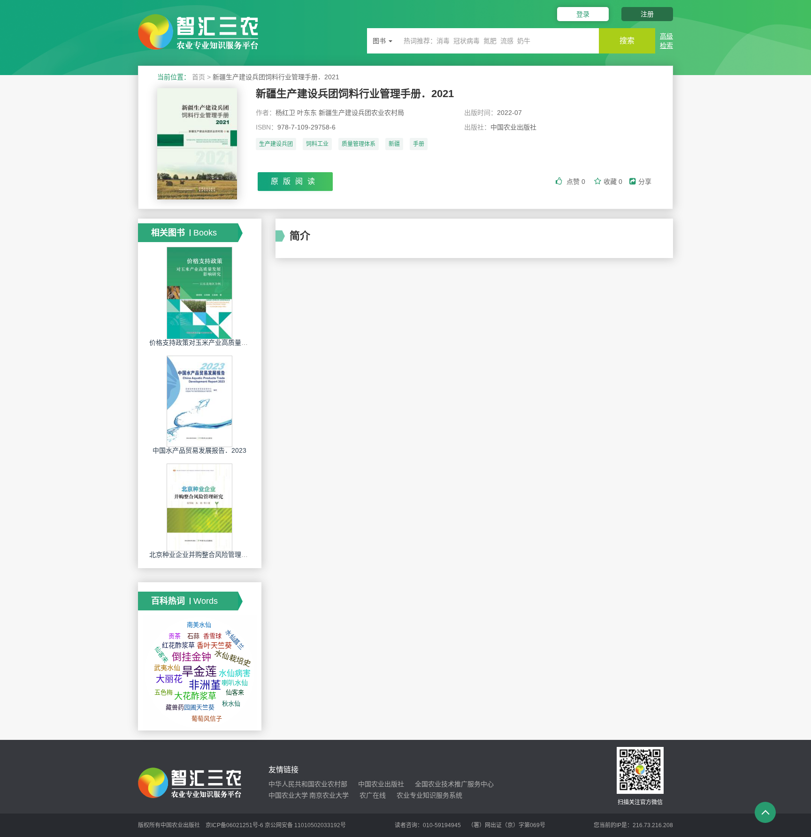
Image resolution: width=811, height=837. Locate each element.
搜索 (627, 41)
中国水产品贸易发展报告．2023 (199, 450)
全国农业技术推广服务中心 (454, 784)
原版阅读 (295, 181)
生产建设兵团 (276, 144)
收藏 (613, 181)
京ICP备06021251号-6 (234, 825)
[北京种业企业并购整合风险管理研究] (199, 507)
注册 (647, 14)
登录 (582, 14)
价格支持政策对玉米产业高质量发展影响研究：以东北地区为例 (241, 342)
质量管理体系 (358, 144)
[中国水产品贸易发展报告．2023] (199, 401)
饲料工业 (317, 144)
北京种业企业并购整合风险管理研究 (201, 554)
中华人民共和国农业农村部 (307, 784)
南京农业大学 (329, 795)
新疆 (394, 144)
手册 (418, 144)
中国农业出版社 (381, 784)
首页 (198, 77)
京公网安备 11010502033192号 (305, 825)
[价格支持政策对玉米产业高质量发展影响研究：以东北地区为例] (199, 292)
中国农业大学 (288, 795)
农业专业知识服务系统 (429, 795)
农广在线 (373, 795)
